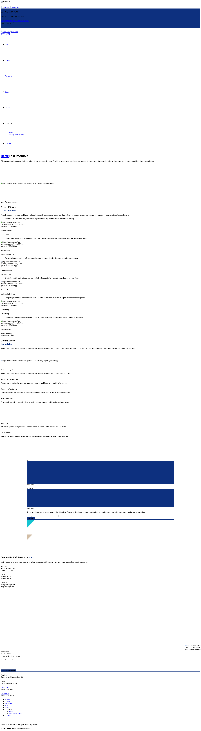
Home (5, 156)
